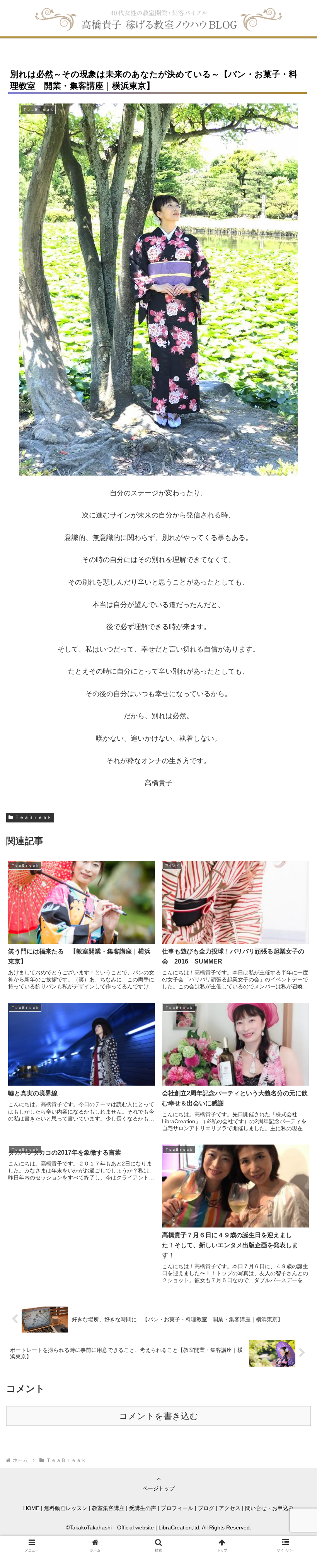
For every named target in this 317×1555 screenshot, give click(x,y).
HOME (31, 1508)
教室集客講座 (108, 1508)
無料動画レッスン (65, 1508)
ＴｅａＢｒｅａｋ (33, 817)
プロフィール (177, 1508)
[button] (293, 1195)
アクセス (229, 1508)
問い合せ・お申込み (269, 1508)
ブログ (206, 1508)
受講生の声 (142, 1508)
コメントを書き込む (158, 1416)
